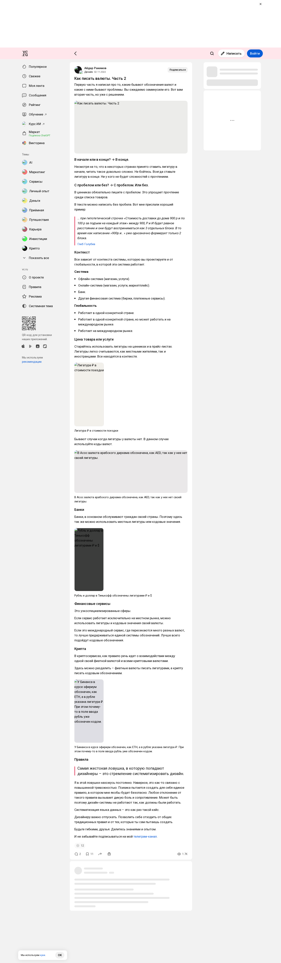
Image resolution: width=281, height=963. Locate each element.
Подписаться (178, 69)
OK (60, 955)
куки (42, 955)
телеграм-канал (145, 836)
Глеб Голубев (86, 244)
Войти (255, 53)
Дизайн (88, 71)
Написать (234, 53)
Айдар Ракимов (95, 68)
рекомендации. (32, 361)
